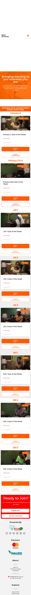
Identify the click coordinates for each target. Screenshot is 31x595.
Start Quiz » (6, 138)
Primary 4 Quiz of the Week (14, 134)
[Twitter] (14, 533)
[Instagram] (17, 533)
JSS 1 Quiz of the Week (12, 231)
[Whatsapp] (21, 533)
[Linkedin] (24, 533)
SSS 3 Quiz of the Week (12, 469)
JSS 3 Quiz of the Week (12, 326)
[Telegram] (7, 533)
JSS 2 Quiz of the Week (12, 279)
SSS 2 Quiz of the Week (12, 421)
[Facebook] (10, 533)
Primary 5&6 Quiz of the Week (13, 183)
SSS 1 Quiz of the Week (12, 374)
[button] (27, 35)
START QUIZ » (6, 188)
